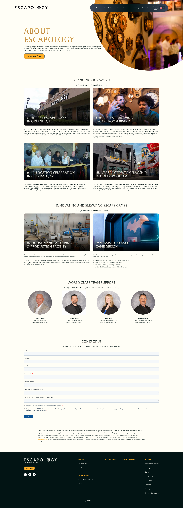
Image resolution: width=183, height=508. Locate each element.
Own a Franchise (128, 459)
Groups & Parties (122, 8)
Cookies (148, 485)
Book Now (29, 468)
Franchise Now (34, 56)
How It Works (83, 475)
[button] (162, 7)
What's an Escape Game (86, 479)
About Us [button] (145, 8)
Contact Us (149, 476)
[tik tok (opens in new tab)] (34, 474)
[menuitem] (98, 8)
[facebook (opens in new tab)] (29, 474)
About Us (148, 459)
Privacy (147, 489)
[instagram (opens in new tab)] (25, 474)
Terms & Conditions (152, 493)
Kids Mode (81, 468)
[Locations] (155, 8)
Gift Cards (148, 480)
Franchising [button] (135, 8)
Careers (147, 472)
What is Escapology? (152, 464)
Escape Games (83, 464)
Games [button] (98, 8)
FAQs (80, 484)
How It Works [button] (109, 8)
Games (81, 459)
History (147, 468)
